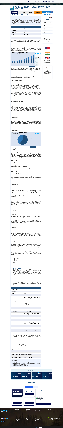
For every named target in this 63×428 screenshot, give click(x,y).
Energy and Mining (38, 418)
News (27, 418)
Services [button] (31, 1)
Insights (46, 1)
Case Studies (17, 420)
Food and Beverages (38, 419)
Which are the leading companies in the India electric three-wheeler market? (22, 357)
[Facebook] (3, 421)
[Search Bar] (55, 1)
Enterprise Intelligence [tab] (29, 400)
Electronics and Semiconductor (39, 417)
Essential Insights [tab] (16, 392)
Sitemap (27, 419)
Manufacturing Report (18, 417)
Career (27, 410)
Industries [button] (35, 1)
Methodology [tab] (30, 12)
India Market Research (18, 411)
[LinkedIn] (1, 421)
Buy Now (47, 19)
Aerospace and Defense (38, 410)
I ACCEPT (41, 427)
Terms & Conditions (28, 411)
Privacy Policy (35, 427)
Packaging (37, 421)
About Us (43, 1)
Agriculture (37, 411)
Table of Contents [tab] (22, 12)
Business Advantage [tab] (16, 400)
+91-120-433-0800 (51, 419)
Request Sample (31, 66)
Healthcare (37, 420)
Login (53, 1)
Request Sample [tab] (38, 12)
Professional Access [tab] (28, 392)
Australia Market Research (19, 410)
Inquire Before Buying (48, 32)
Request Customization (48, 22)
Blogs (16, 418)
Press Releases (18, 419)
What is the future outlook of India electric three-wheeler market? (21, 352)
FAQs (27, 417)
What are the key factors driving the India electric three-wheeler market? (22, 354)
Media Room (39, 1)
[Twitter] (4, 421)
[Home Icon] (29, 1)
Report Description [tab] (14, 12)
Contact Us (49, 1)
